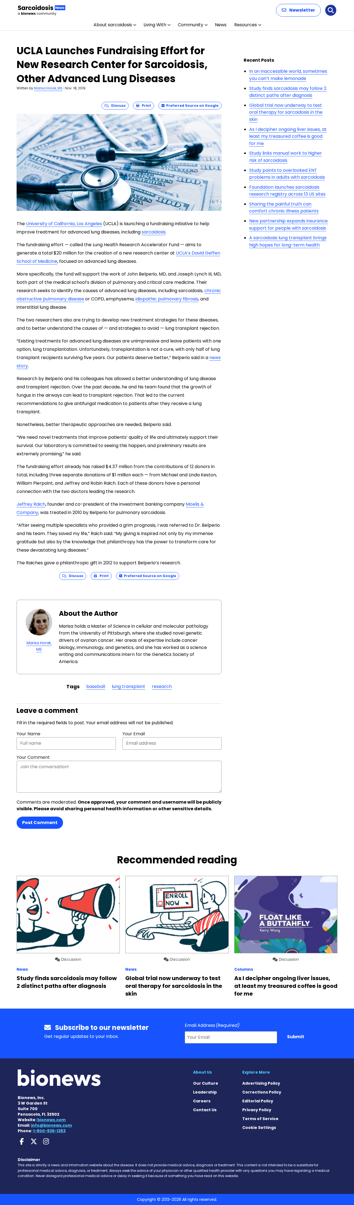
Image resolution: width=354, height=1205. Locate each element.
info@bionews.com (51, 1125)
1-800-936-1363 (49, 1131)
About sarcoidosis (112, 25)
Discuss (117, 105)
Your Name (28, 734)
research (162, 686)
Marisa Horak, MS (48, 88)
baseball (95, 686)
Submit (295, 1036)
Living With (155, 25)
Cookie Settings (259, 1127)
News (221, 25)
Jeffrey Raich (31, 504)
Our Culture (205, 1083)
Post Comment (40, 822)
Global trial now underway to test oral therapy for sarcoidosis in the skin (285, 112)
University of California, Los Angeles (64, 223)
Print (145, 105)
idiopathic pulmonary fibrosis (167, 299)
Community (190, 25)
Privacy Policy (256, 1110)
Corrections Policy (261, 1092)
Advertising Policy (261, 1083)
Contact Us (205, 1110)
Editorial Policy (257, 1101)
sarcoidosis (154, 232)
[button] (298, 10)
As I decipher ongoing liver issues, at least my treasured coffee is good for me (288, 136)
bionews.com (51, 1120)
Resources (245, 25)
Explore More (256, 1072)
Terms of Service (260, 1118)
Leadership (205, 1092)
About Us (202, 1072)
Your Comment (33, 757)
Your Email (134, 734)
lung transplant (128, 686)
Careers (201, 1101)
